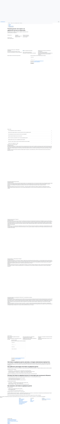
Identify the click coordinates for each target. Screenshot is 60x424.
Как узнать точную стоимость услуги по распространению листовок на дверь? (19, 141)
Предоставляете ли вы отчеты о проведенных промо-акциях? (16, 139)
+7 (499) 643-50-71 (2, 21)
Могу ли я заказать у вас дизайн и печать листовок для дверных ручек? (18, 137)
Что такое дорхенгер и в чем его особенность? (14, 130)
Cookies (9, 423)
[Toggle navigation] (59, 21)
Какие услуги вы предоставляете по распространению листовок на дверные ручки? (19, 132)
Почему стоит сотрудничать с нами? (13, 143)
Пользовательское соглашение (12, 420)
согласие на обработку (37, 61)
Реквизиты (9, 422)
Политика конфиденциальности (12, 419)
